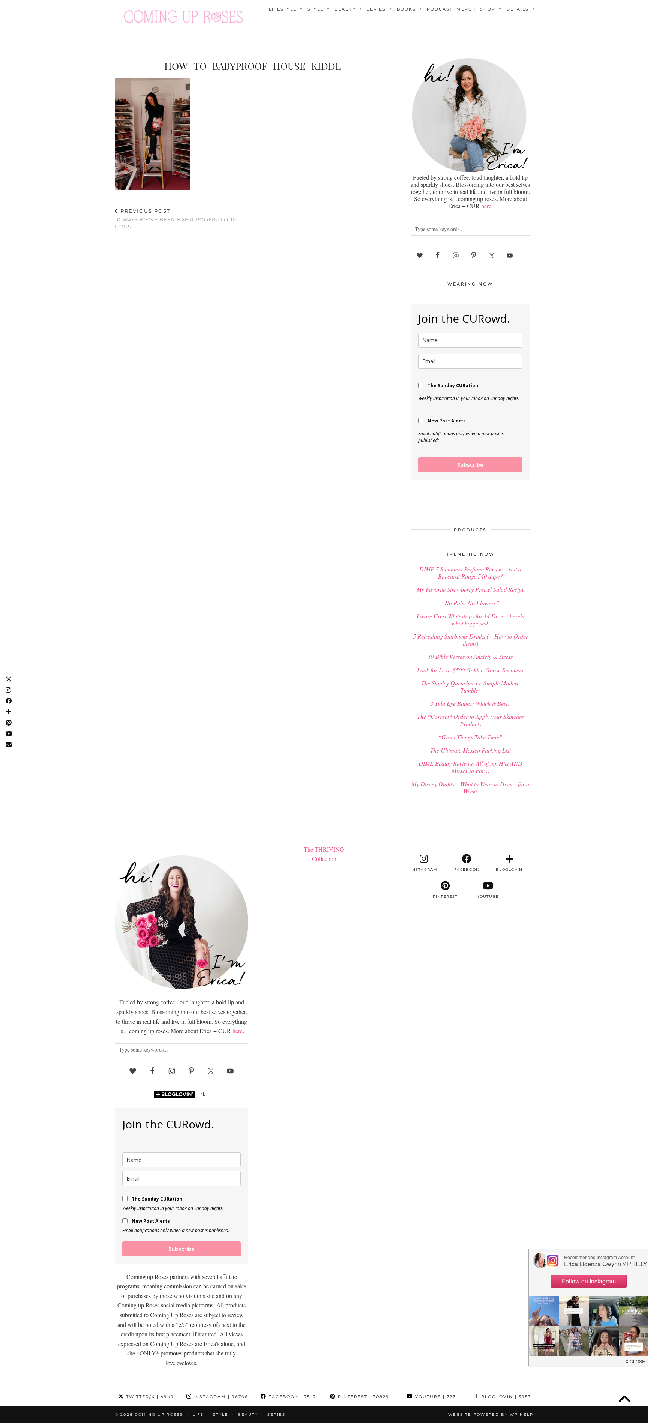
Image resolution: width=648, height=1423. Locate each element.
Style (316, 9)
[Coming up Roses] (183, 17)
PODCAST (440, 9)
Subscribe (470, 464)
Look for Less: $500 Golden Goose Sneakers (470, 670)
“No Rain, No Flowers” (470, 603)
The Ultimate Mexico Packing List (470, 750)
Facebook (291, 1396)
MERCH (466, 9)
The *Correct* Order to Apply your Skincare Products (470, 719)
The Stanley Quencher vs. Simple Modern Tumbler (470, 686)
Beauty (345, 9)
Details (517, 9)
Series (376, 9)
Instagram (220, 1396)
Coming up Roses (159, 1414)
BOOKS (406, 9)
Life (198, 1414)
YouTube (434, 1396)
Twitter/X (149, 1396)
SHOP (487, 9)
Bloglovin (505, 1396)
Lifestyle (283, 9)
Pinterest (362, 1396)
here (486, 206)
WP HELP (521, 1414)
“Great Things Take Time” (470, 737)
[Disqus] (253, 334)
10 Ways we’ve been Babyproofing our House (175, 219)
